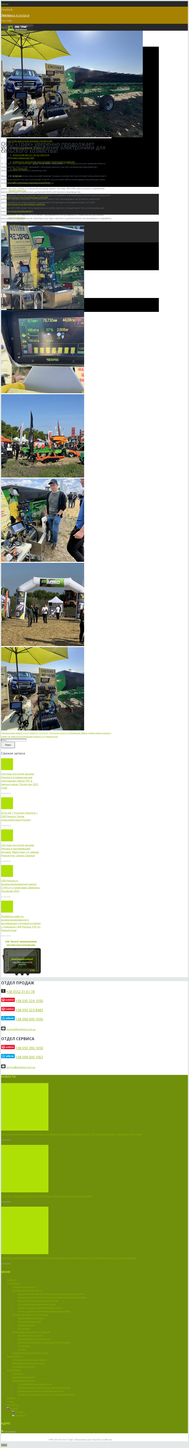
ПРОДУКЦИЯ (13, 1283)
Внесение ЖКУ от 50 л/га (30, 1335)
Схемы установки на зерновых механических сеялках (44, 1311)
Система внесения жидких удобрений (31, 1332)
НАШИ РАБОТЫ (15, 1356)
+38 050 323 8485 (29, 1010)
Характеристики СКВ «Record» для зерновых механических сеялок (51, 1293)
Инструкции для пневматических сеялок (38, 1300)
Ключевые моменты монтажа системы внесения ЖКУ (44, 1387)
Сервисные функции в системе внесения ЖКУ (40, 1391)
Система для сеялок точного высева (30, 1314)
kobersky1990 (27, 157)
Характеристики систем (29, 1321)
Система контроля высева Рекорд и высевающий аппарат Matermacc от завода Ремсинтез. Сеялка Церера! (20, 850)
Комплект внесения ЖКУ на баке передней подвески (44, 1342)
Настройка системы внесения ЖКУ (35, 1384)
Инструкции (24, 1328)
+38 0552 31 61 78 (20, 991)
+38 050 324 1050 (29, 1000)
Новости (16, 157)
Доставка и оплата (15, 15)
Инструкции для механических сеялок (37, 1304)
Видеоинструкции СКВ (23, 1377)
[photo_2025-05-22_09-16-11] (56, 268)
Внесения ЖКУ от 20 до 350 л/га (34, 1338)
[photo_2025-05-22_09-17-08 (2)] (56, 352)
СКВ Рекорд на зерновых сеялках (29, 1363)
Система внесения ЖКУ (23, 1366)
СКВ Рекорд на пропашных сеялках (29, 1359)
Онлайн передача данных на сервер (30, 1352)
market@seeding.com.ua (21, 1029)
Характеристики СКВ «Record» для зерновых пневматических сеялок (52, 1297)
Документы (18, 1373)
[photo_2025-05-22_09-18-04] (56, 689)
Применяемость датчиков (31, 1318)
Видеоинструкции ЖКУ (23, 1380)
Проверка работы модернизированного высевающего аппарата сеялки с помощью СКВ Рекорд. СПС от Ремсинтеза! (21, 923)
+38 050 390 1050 (29, 1048)
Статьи (21, 1349)
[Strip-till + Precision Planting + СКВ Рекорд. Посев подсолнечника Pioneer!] (7, 803)
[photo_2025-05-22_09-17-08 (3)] (56, 436)
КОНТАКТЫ (12, 1404)
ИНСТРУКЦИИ (14, 1370)
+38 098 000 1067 (29, 1057)
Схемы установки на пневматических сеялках (40, 1307)
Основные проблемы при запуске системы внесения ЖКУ (46, 1394)
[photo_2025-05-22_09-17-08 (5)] (56, 521)
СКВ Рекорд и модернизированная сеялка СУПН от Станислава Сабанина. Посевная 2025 (20, 886)
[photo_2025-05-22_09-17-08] (56, 605)
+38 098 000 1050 (29, 1019)
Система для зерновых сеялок (27, 1290)
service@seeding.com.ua (20, 1067)
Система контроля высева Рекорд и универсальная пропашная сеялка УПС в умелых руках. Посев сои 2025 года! (19, 780)
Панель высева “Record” (24, 1286)
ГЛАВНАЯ (11, 1279)
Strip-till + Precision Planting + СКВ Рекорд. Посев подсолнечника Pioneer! (19, 816)
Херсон (4, 3)
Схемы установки (26, 1325)
